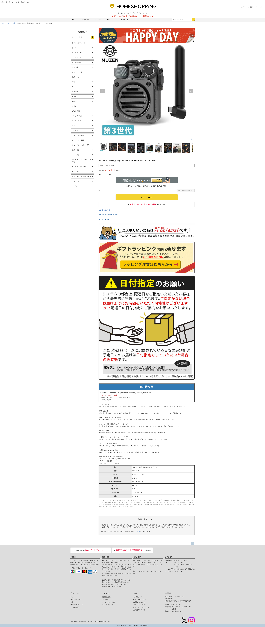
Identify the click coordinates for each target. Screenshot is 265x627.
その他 (74, 186)
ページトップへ (192, 543)
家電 (73, 125)
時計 (73, 82)
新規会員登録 (106, 597)
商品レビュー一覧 (107, 604)
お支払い (74, 557)
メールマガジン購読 (108, 602)
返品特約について (104, 210)
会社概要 (168, 593)
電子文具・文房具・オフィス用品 (81, 161)
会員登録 (250, 7)
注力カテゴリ (75, 593)
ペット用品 (75, 155)
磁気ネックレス (77, 77)
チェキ (74, 48)
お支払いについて (139, 602)
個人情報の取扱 (105, 621)
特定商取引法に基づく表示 (89, 621)
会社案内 (75, 621)
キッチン (75, 130)
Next (192, 36)
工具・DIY (75, 181)
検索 (193, 19)
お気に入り (86, 19)
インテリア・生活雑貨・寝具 (81, 176)
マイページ (98, 19)
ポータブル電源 (77, 116)
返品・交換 (137, 557)
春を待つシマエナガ (78, 43)
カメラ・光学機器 (78, 135)
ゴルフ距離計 (76, 111)
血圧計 (74, 106)
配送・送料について (139, 599)
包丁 (73, 87)
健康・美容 (75, 150)
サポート (137, 593)
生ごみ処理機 (76, 62)
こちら (138, 531)
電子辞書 (75, 91)
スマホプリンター (78, 72)
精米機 (74, 101)
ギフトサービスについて (141, 607)
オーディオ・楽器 (11, 23)
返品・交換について (139, 604)
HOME (72, 19)
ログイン (243, 7)
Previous (101, 36)
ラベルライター (77, 52)
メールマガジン (259, 7)
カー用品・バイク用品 (79, 167)
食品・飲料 (75, 171)
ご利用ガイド (124, 19)
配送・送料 (106, 557)
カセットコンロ (77, 57)
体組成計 (75, 67)
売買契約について (139, 610)
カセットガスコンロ (76, 604)
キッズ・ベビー (77, 121)
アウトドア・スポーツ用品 (81, 145)
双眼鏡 (74, 96)
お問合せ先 (168, 557)
